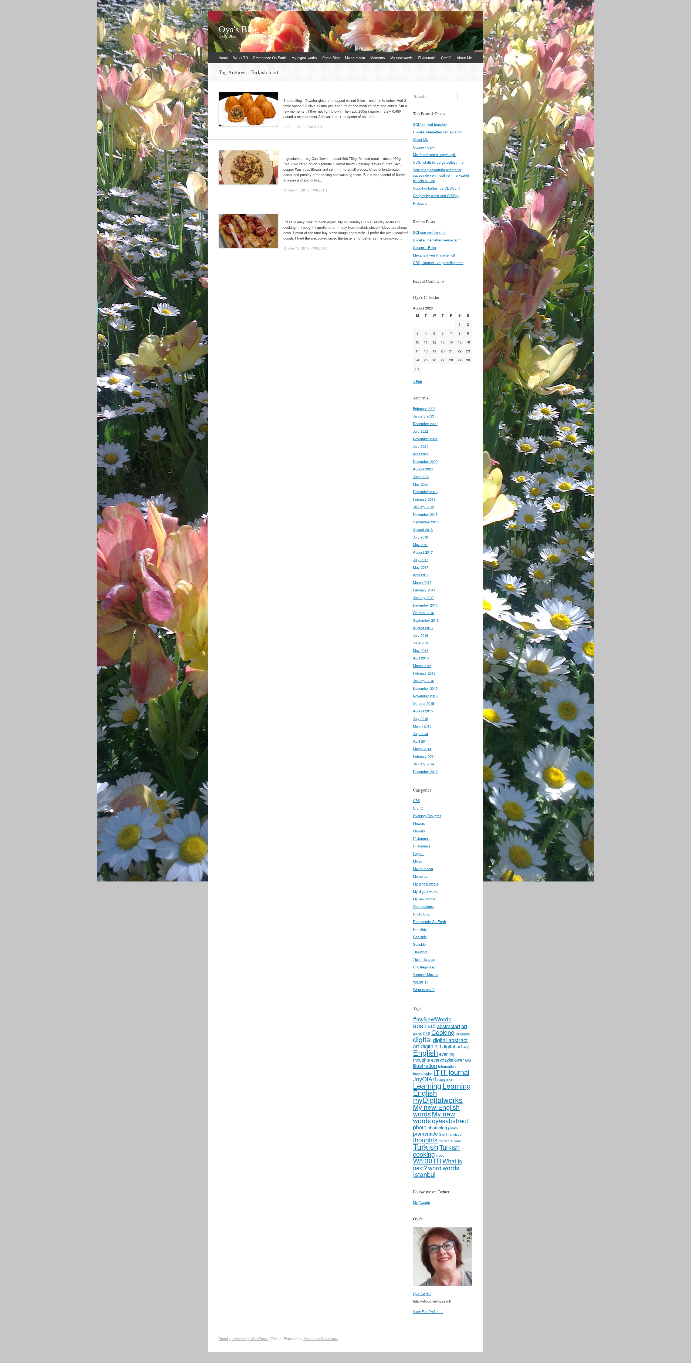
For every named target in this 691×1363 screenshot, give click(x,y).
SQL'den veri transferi (430, 124)
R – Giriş (420, 929)
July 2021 (420, 446)
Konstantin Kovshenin (320, 1338)
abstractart (448, 1025)
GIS (468, 1060)
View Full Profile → (428, 1311)
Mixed (417, 861)
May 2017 (420, 567)
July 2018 (420, 537)
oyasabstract (450, 1120)
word (435, 1167)
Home (223, 57)
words (451, 1167)
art (464, 1025)
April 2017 (421, 574)
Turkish (425, 1146)
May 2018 (420, 544)
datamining (463, 1034)
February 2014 (424, 756)
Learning (427, 1085)
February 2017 (424, 590)
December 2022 (425, 423)
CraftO (446, 57)
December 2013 (425, 771)
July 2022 (420, 431)
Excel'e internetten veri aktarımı (437, 131)
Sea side (420, 936)
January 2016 (423, 680)
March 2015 (422, 726)
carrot (417, 1033)
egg (466, 1046)
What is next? (424, 989)
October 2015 (423, 703)
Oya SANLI (422, 1293)
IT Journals (427, 57)
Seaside (419, 944)
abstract (424, 1025)
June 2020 (421, 476)
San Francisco (450, 1134)
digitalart (431, 1046)
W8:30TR (240, 57)
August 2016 (423, 627)
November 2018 (425, 514)
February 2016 (424, 673)
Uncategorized (424, 967)
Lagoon (418, 853)
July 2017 (420, 559)
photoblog (437, 1127)
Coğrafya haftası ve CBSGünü (436, 188)
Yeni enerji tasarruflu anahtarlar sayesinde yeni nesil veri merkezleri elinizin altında (441, 175)
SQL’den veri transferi (429, 232)
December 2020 (425, 461)
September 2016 (426, 620)
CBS (416, 800)
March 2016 (422, 665)
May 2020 (420, 484)
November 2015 (425, 695)
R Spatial (420, 203)
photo (419, 1127)
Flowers (419, 823)
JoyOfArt (424, 1079)
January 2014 (423, 763)
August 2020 (423, 469)
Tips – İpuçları (424, 959)
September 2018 (426, 521)
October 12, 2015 (296, 248)
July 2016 (420, 635)
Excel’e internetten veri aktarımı (437, 240)
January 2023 (423, 416)
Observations (423, 906)
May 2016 (420, 650)
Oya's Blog (239, 28)
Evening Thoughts (427, 815)
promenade (425, 1133)
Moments (377, 57)
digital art (452, 1046)
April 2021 (421, 453)
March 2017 (422, 582)
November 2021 (425, 438)
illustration (425, 1065)
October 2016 (423, 612)
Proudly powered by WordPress (243, 1338)
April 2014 (421, 741)
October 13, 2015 (296, 190)
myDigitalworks (438, 1099)
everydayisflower (447, 1059)
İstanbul (424, 1174)
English (425, 1052)
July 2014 (420, 733)
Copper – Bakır (424, 247)
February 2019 (424, 499)
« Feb (417, 381)
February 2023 (424, 408)
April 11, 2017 (293, 126)
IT (436, 1072)
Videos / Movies (425, 974)
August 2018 (423, 529)
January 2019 (423, 506)
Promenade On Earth (269, 57)
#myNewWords (432, 1019)
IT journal (455, 1072)
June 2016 (421, 642)
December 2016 (425, 605)
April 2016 (421, 658)
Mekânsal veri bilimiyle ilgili (434, 154)
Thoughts (420, 951)
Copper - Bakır (424, 147)
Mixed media (355, 57)
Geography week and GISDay (436, 195)
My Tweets (421, 1202)
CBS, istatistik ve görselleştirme (438, 162)
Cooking (443, 1032)
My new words (401, 57)
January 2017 (423, 597)
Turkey (455, 1140)
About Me (464, 57)
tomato (444, 1140)
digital (422, 1039)
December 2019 (425, 491)
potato (453, 1127)
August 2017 (423, 552)
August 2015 (423, 711)
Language (444, 1079)
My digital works (304, 57)
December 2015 (425, 688)
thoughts (425, 1139)
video (440, 1155)
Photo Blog (331, 57)
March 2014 (422, 748)
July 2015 (420, 718)
